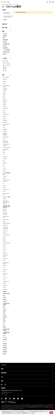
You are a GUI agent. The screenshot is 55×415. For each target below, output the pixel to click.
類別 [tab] (3, 31)
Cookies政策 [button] (32, 413)
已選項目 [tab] (4, 10)
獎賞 (10, 4)
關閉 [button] (51, 412)
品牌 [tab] (3, 75)
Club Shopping (5, 4)
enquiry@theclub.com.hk (6, 392)
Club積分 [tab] (4, 58)
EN (5, 384)
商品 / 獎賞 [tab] (4, 27)
